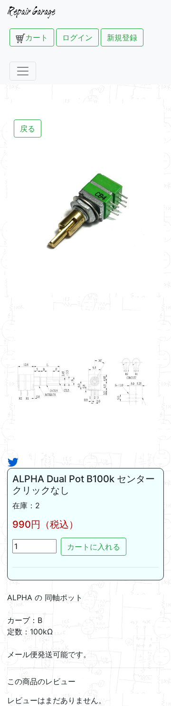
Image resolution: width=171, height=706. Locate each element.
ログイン (77, 37)
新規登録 (122, 37)
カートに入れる (93, 546)
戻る (27, 128)
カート (36, 37)
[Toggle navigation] (23, 71)
